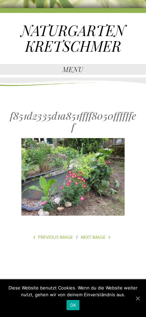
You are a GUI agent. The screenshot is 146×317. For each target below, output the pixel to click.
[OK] (137, 298)
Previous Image (55, 237)
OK (73, 305)
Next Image (93, 237)
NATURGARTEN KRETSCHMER (73, 38)
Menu (73, 69)
